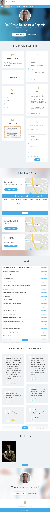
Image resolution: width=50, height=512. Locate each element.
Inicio (2, 6)
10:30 (18, 203)
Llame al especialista (12, 189)
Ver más (37, 159)
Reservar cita (26, 510)
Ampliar (36, 185)
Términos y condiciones (29, 506)
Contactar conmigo (32, 34)
